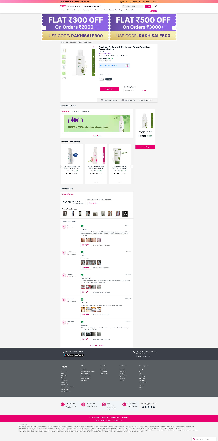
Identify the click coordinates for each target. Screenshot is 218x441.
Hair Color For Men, (122, 431)
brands (77, 6)
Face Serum (140, 431)
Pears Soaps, (112, 431)
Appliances (142, 378)
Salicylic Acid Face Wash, (63, 431)
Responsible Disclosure (67, 387)
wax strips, (54, 428)
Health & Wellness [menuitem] (109, 10)
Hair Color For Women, (140, 430)
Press (62, 377)
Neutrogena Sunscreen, (102, 431)
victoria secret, (89, 426)
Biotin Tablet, (38, 431)
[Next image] (65, 78)
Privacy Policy (125, 417)
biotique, (52, 426)
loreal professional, (186, 426)
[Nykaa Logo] (63, 6)
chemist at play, (170, 426)
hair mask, (122, 426)
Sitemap (122, 380)
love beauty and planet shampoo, (103, 426)
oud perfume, (129, 428)
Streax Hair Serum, (175, 430)
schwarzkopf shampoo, (38, 430)
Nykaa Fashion (88, 6)
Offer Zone (122, 369)
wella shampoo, (157, 428)
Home (62, 42)
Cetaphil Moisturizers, (153, 430)
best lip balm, (66, 430)
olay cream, (28, 428)
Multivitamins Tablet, (104, 430)
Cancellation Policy (115, 417)
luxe (81, 6)
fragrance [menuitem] (122, 10)
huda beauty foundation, (170, 428)
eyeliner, (116, 426)
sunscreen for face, (71, 428)
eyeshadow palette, (154, 426)
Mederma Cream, (94, 430)
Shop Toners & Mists (76, 42)
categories (71, 6)
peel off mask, (58, 430)
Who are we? (64, 371)
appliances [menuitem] (77, 10)
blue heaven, (49, 430)
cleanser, (162, 426)
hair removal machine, (104, 428)
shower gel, (61, 428)
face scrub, (73, 430)
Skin (67, 42)
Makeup (141, 369)
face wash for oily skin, (132, 426)
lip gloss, (58, 426)
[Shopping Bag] (156, 6)
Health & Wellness (143, 382)
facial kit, (75, 426)
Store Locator (84, 373)
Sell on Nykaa (84, 380)
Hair (140, 373)
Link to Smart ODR (65, 391)
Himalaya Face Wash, (117, 430)
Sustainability (64, 384)
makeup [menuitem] (63, 10)
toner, (146, 426)
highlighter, (26, 426)
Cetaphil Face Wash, (83, 430)
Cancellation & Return (86, 376)
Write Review (93, 203)
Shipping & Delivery (86, 378)
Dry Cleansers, (132, 431)
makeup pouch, (137, 428)
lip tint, (38, 428)
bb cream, (81, 426)
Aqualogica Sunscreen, (49, 431)
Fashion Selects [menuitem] (130, 10)
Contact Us (83, 369)
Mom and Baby (142, 380)
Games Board (103, 371)
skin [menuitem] (68, 10)
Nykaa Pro (122, 378)
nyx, (30, 430)
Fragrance (141, 385)
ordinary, (141, 426)
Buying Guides (103, 373)
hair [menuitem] (72, 10)
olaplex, (144, 428)
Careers (63, 373)
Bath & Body (142, 376)
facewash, (26, 430)
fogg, (34, 428)
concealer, (40, 426)
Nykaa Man (122, 373)
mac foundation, (115, 428)
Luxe (140, 389)
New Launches (123, 371)
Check (144, 90)
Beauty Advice (98, 6)
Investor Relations (65, 389)
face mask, (46, 426)
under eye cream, (46, 428)
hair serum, (33, 426)
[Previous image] (63, 78)
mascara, (177, 426)
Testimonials (64, 380)
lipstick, (21, 426)
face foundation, (92, 428)
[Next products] (132, 166)
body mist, (150, 428)
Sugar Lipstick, (31, 431)
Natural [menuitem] (92, 10)
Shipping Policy (105, 417)
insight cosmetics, (82, 428)
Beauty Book (103, 369)
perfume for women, (67, 426)
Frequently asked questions (88, 371)
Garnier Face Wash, (128, 430)
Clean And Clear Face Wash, (87, 431)
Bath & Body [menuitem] (85, 10)
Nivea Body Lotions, (186, 430)
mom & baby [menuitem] (99, 10)
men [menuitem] (116, 10)
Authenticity (64, 375)
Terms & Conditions (94, 417)
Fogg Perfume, (75, 431)
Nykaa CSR (64, 382)
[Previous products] (62, 166)
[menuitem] (153, 11)
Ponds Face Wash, (164, 430)
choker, (122, 428)
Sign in (148, 6)
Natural (141, 387)
